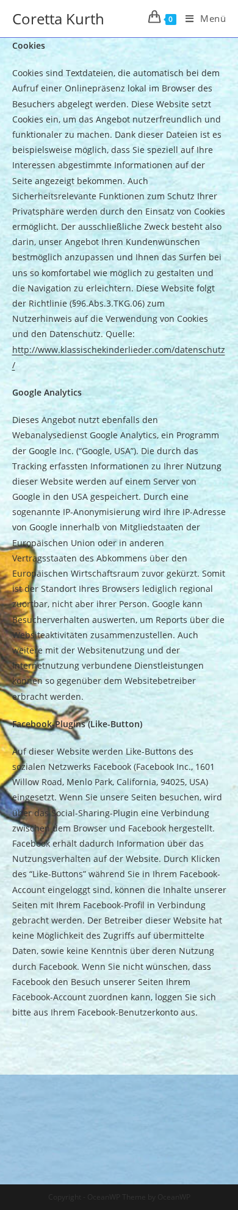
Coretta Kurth (58, 19)
